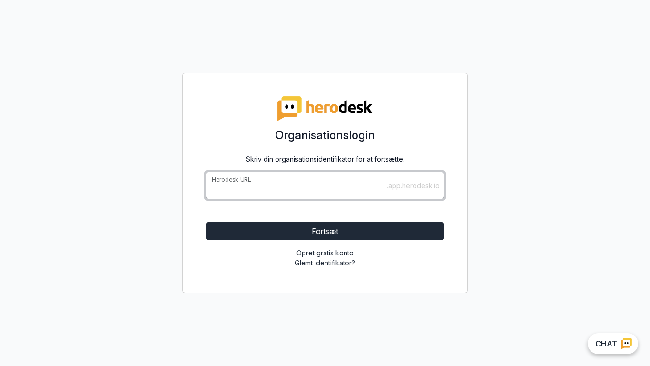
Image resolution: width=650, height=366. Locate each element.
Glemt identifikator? (325, 263)
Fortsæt (325, 231)
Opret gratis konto (325, 253)
